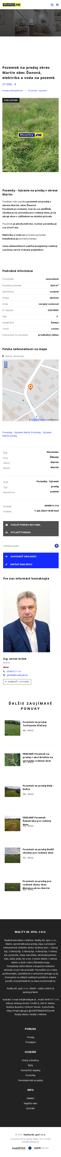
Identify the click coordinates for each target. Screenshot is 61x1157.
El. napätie (7, 310)
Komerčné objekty (31, 1070)
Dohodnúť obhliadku (23, 556)
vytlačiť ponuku (20, 532)
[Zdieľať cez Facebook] (57, 546)
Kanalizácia (8, 322)
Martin (26, 432)
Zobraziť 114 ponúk (18, 681)
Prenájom (30, 1042)
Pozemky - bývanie (37, 90)
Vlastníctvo (8, 291)
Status (5, 297)
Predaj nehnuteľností (12, 90)
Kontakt (30, 1108)
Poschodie (8, 278)
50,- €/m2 (28, 793)
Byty (30, 1065)
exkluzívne (11, 100)
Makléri (30, 1098)
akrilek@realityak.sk (17, 675)
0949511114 (14, 671)
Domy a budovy (30, 1060)
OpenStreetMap (38, 419)
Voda (5, 303)
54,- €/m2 (28, 825)
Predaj (30, 1037)
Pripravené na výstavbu (15, 334)
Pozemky (30, 1075)
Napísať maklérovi (21, 564)
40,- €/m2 (28, 730)
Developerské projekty (30, 1080)
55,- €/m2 (28, 857)
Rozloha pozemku (11, 285)
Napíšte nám (30, 1103)
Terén (5, 328)
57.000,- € (9, 84)
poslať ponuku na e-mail (25, 524)
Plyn (4, 316)
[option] (30, 22)
